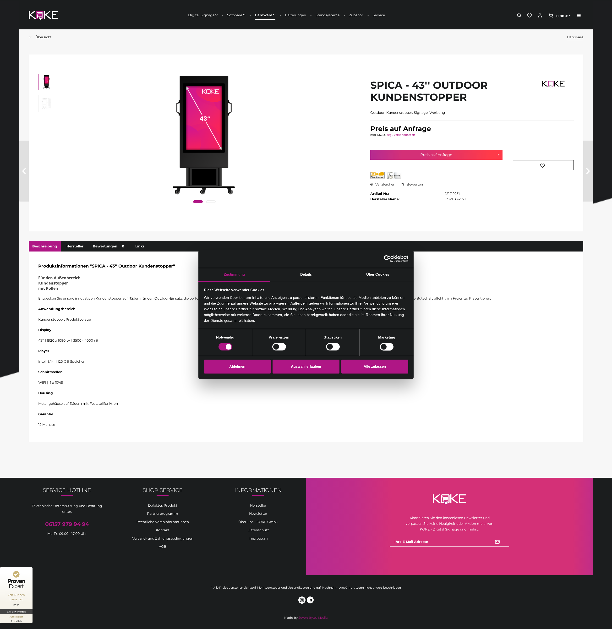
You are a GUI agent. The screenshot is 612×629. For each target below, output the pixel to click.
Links (139, 246)
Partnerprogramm (162, 513)
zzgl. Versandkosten (401, 135)
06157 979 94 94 (67, 524)
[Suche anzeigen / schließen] (519, 15)
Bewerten (414, 184)
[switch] (279, 346)
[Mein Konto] (540, 15)
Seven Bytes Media (313, 617)
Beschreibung (44, 246)
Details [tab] (306, 274)
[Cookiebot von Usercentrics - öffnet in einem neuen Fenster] (387, 258)
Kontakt (162, 530)
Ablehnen (237, 367)
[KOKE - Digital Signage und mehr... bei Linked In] (310, 600)
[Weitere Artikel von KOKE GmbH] (553, 87)
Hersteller (74, 246)
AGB (162, 546)
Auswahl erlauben (306, 367)
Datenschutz (258, 530)
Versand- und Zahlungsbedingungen (162, 538)
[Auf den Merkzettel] (543, 165)
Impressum (258, 538)
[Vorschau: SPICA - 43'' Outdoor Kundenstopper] (46, 82)
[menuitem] (202, 15)
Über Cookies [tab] (377, 274)
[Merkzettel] (529, 15)
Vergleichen (384, 184)
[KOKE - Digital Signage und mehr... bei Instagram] (302, 600)
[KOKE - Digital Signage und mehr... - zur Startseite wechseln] (43, 14)
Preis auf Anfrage (436, 155)
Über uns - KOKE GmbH (258, 522)
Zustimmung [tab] (234, 274)
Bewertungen (108, 246)
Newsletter (258, 513)
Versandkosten (298, 587)
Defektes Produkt (162, 505)
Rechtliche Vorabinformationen (163, 522)
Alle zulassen (375, 367)
